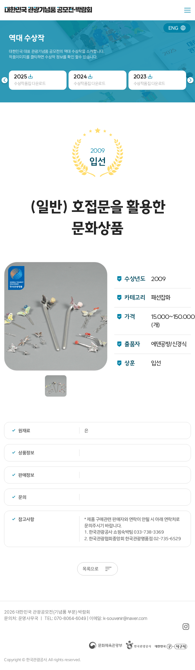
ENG (173, 28)
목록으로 (90, 569)
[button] (190, 80)
